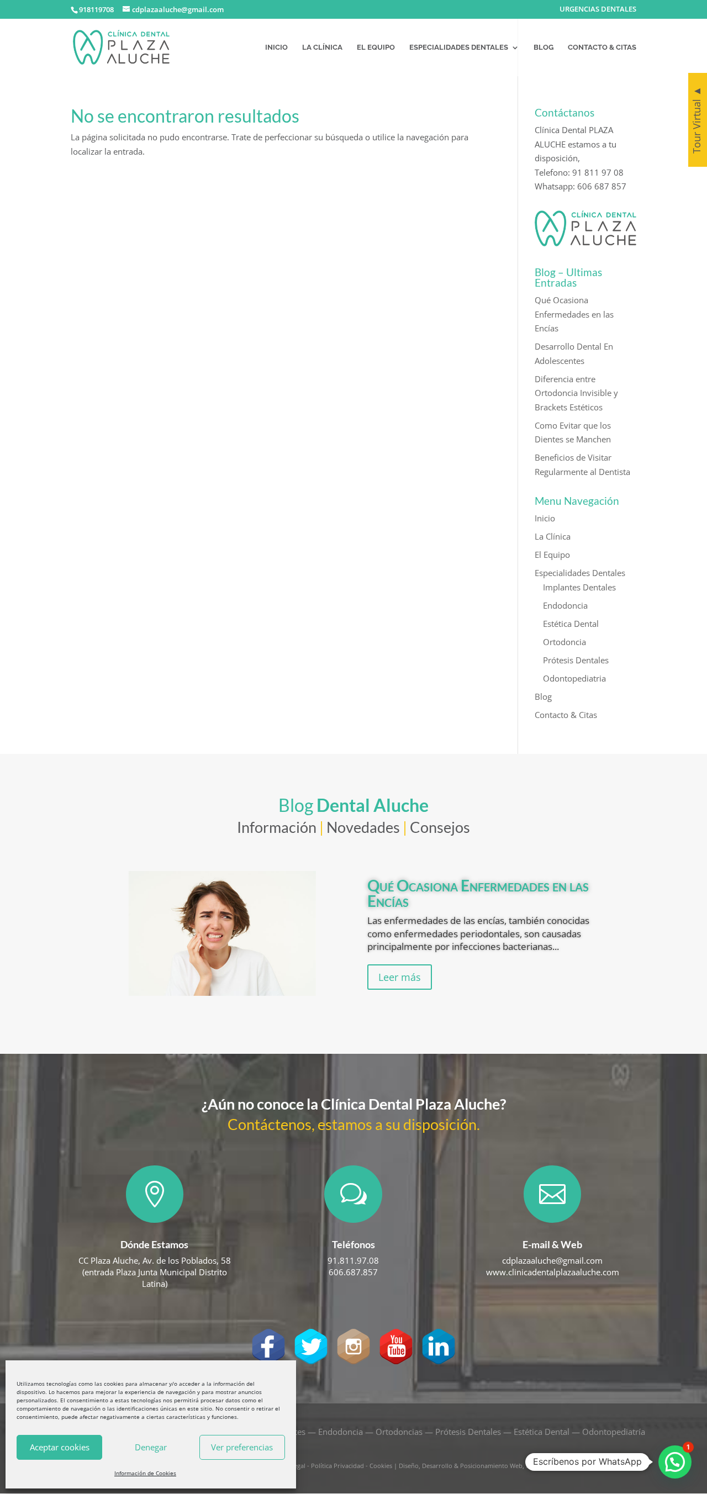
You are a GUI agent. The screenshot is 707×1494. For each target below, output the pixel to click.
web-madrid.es (547, 1465)
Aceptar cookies (59, 1447)
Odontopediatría (613, 1431)
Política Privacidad (337, 1465)
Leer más (399, 977)
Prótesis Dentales (576, 660)
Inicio (276, 47)
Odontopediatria (574, 678)
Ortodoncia (564, 641)
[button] (675, 1462)
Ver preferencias (242, 1447)
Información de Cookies (145, 1473)
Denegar (151, 1447)
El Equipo (376, 47)
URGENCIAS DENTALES (598, 10)
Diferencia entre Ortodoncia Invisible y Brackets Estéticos (576, 393)
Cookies (381, 1465)
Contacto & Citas (602, 47)
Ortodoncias (399, 1431)
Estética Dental (571, 623)
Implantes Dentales (579, 587)
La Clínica (322, 47)
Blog (543, 47)
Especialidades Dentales (458, 47)
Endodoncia (565, 605)
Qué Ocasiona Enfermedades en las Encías (574, 314)
